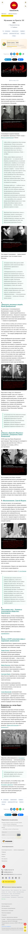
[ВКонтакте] (3, 878)
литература (7, 31)
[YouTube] (16, 878)
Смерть (10, 893)
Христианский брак (20, 891)
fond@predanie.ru (8, 872)
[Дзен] (12, 878)
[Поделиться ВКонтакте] (11, 54)
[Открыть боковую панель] (25, 2)
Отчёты (3, 856)
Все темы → (4, 899)
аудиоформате (5, 633)
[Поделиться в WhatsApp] (20, 54)
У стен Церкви (22, 571)
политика (5, 33)
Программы (4, 861)
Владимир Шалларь (15, 25)
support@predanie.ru (12, 874)
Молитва (24, 890)
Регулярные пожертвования (8, 908)
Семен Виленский (6, 692)
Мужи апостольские (12, 725)
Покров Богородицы (15, 895)
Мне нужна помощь (9, 881)
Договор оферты (6, 906)
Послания (21, 758)
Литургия (3, 891)
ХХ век (14, 36)
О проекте (4, 915)
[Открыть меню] (2, 2)
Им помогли (4, 858)
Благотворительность (7, 846)
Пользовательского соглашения (17, 930)
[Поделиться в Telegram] (14, 54)
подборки (22, 31)
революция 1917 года (14, 33)
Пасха (12, 890)
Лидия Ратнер (5, 650)
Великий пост (16, 890)
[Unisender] (7, 841)
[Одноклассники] (19, 878)
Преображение (14, 897)
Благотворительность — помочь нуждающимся (13, 850)
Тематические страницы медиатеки (13, 887)
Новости (4, 854)
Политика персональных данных (10, 917)
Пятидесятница (20, 897)
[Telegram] (6, 878)
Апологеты (4, 727)
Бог (6, 891)
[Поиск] (25, 6)
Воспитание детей (5, 893)
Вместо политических (7, 137)
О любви (14, 891)
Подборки (14, 27)
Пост (21, 890)
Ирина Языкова (5, 665)
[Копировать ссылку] (23, 54)
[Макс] (9, 878)
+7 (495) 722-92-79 (8, 870)
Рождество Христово (6, 890)
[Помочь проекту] (25, 924)
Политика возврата (6, 913)
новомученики (15, 31)
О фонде (4, 852)
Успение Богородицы (6, 897)
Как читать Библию (16, 893)
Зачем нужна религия (6, 895)
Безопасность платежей (7, 910)
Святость (23, 33)
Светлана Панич (5, 674)
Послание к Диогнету (7, 784)
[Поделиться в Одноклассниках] (17, 54)
